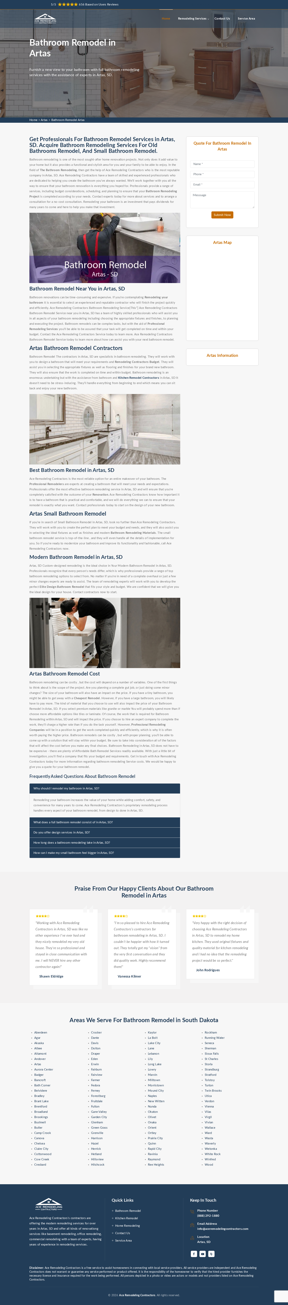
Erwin (95, 1064)
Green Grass (99, 1127)
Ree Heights (156, 1164)
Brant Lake (41, 1101)
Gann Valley (99, 1111)
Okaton (153, 1111)
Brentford (40, 1106)
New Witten (156, 1101)
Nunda (152, 1106)
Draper (95, 1053)
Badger (39, 1074)
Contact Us (222, 18)
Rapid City (155, 1148)
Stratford (210, 1074)
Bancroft (40, 1080)
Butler (38, 1127)
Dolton (96, 1048)
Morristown (156, 1085)
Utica (208, 1096)
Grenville (97, 1133)
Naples (152, 1096)
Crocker (96, 1032)
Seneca (209, 1043)
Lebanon (153, 1053)
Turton (209, 1085)
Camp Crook (42, 1133)
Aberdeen (40, 1032)
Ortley (152, 1133)
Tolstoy (210, 1080)
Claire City (41, 1148)
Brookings (41, 1117)
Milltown (154, 1080)
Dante (95, 1037)
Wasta (209, 1138)
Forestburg (98, 1096)
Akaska (39, 1043)
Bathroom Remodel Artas (68, 120)
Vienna (209, 1106)
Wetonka (211, 1148)
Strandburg (212, 1069)
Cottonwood (42, 1154)
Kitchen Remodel (126, 1218)
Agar (37, 1037)
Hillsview (97, 1159)
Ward (208, 1133)
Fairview (96, 1074)
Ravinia (153, 1154)
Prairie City (155, 1138)
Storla (209, 1064)
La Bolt (153, 1037)
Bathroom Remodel (128, 1210)
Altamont (40, 1053)
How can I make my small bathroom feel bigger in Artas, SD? (74, 852)
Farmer (95, 1080)
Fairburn (96, 1069)
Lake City (154, 1043)
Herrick (96, 1148)
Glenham (97, 1122)
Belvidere (40, 1090)
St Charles (211, 1059)
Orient (152, 1127)
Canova (39, 1138)
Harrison (96, 1138)
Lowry (152, 1069)
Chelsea (39, 1143)
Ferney (95, 1090)
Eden (94, 1059)
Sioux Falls (212, 1053)
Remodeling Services (192, 18)
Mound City (156, 1090)
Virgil (208, 1117)
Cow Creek (41, 1159)
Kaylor (152, 1032)
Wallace (210, 1127)
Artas (44, 120)
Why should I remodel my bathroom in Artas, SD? (67, 788)
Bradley (39, 1096)
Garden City (99, 1117)
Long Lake (155, 1064)
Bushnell (40, 1122)
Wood (209, 1164)
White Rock (213, 1154)
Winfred (210, 1159)
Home (166, 18)
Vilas (208, 1111)
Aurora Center (43, 1069)
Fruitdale (97, 1101)
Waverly (210, 1143)
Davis (95, 1043)
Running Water (215, 1037)
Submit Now (222, 214)
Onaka (152, 1122)
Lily (150, 1059)
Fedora (95, 1085)
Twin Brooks (213, 1090)
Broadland (41, 1111)
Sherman (210, 1048)
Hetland (96, 1154)
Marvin (152, 1074)
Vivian (209, 1122)
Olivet (152, 1117)
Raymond (154, 1159)
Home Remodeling (127, 1225)
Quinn (152, 1143)
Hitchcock (98, 1164)
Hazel (95, 1143)
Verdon (209, 1101)
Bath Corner (42, 1085)
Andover (40, 1059)
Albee (38, 1048)
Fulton (95, 1106)
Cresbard (40, 1164)
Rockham (211, 1032)
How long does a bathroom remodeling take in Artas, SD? (72, 842)
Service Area (246, 18)
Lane (151, 1048)
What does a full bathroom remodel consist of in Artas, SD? (73, 822)
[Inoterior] (45, 19)
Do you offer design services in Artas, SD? (62, 832)
